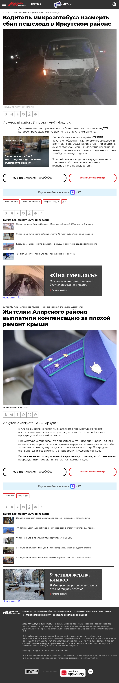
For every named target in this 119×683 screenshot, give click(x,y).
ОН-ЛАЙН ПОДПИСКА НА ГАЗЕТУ (36, 615)
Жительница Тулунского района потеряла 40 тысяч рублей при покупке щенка (54, 234)
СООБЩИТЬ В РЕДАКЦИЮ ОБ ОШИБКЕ (70, 615)
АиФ (26, 407)
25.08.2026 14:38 (10, 307)
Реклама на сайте (43, 612)
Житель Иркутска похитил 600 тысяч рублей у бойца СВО (44, 538)
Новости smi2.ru (13, 297)
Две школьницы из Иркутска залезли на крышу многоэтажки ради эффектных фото (56, 244)
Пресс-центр (105, 612)
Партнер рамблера (49, 671)
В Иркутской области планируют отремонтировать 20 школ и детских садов (53, 558)
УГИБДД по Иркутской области (18, 107)
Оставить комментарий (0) (93, 178)
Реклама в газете (62, 612)
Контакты (27, 612)
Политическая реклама (85, 612)
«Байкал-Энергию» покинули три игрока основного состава (45, 254)
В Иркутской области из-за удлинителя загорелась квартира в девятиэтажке (53, 548)
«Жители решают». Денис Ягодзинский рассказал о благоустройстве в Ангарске (55, 528)
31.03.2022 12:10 (10, 12)
